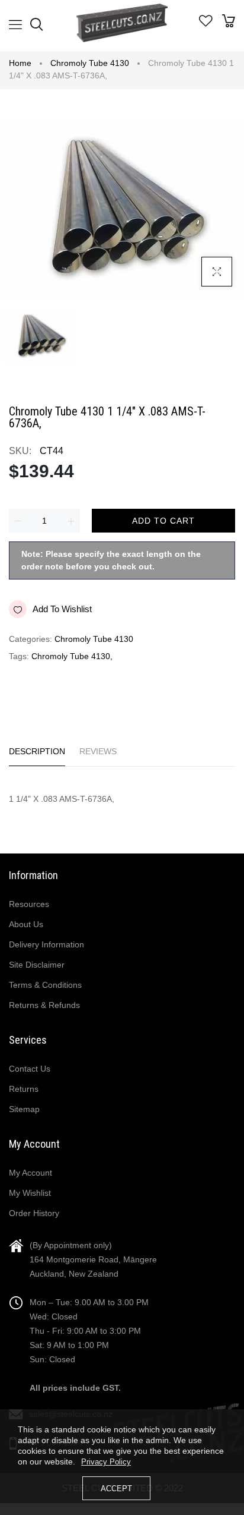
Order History (34, 1213)
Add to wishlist (62, 609)
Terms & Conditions (45, 985)
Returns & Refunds (44, 1005)
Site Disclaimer (37, 964)
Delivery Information (46, 944)
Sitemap (24, 1109)
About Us (26, 924)
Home (20, 63)
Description (37, 751)
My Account (30, 1172)
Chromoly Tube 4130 (89, 63)
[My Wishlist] (205, 24)
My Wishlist (30, 1193)
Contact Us (29, 1068)
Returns (23, 1089)
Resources (29, 904)
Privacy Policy (106, 1461)
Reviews (98, 751)
